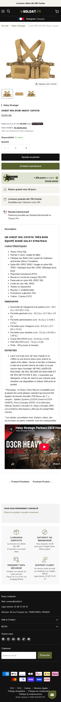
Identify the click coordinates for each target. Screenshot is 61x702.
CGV (12, 688)
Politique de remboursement (30, 694)
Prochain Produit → (42, 481)
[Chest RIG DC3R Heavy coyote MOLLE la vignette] (19, 93)
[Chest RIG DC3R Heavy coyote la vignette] (7, 93)
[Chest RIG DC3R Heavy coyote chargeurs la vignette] (31, 93)
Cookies (27, 688)
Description (10, 229)
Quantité (5, 142)
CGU (19, 688)
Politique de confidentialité (39, 691)
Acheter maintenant (30, 166)
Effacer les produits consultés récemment (21, 512)
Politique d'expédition (16, 691)
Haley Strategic (18, 26)
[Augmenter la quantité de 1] (26, 147)
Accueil (4, 26)
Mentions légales (41, 688)
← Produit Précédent (19, 481)
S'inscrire (45, 655)
